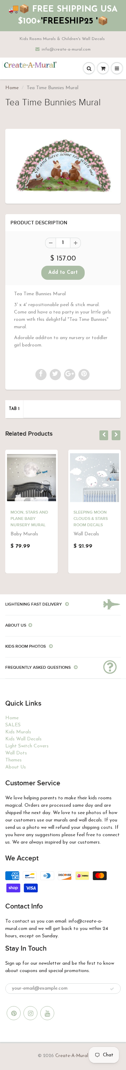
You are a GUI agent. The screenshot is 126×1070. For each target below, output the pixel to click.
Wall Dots (16, 753)
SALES (13, 725)
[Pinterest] (14, 1013)
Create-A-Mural (71, 1056)
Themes (13, 760)
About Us (15, 767)
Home (12, 88)
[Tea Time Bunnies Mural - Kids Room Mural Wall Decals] (62, 165)
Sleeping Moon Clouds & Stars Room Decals (91, 518)
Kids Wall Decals (23, 739)
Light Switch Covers (27, 746)
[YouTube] (47, 1013)
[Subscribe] (112, 989)
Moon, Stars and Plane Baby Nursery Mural (29, 518)
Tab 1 (14, 409)
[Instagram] (30, 1013)
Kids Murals (18, 732)
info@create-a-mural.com (66, 49)
